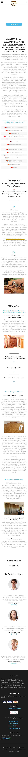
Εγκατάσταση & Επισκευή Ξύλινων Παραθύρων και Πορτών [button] (14, 316)
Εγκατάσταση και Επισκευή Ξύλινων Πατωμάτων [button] (14, 396)
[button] (14, 351)
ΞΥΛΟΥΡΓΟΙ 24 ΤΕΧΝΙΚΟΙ (14, 708)
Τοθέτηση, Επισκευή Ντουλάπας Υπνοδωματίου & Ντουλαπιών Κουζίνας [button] (14, 357)
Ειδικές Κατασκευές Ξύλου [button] (13, 483)
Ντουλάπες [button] (14, 457)
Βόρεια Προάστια (13, 723)
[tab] (14, 316)
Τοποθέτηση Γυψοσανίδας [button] (14, 368)
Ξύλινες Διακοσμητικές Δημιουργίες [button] (14, 377)
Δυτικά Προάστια (13, 726)
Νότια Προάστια (13, 721)
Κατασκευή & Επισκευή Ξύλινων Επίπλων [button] (14, 436)
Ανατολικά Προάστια (14, 728)
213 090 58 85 (14, 566)
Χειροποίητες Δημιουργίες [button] (14, 539)
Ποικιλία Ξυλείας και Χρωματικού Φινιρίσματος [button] (14, 518)
